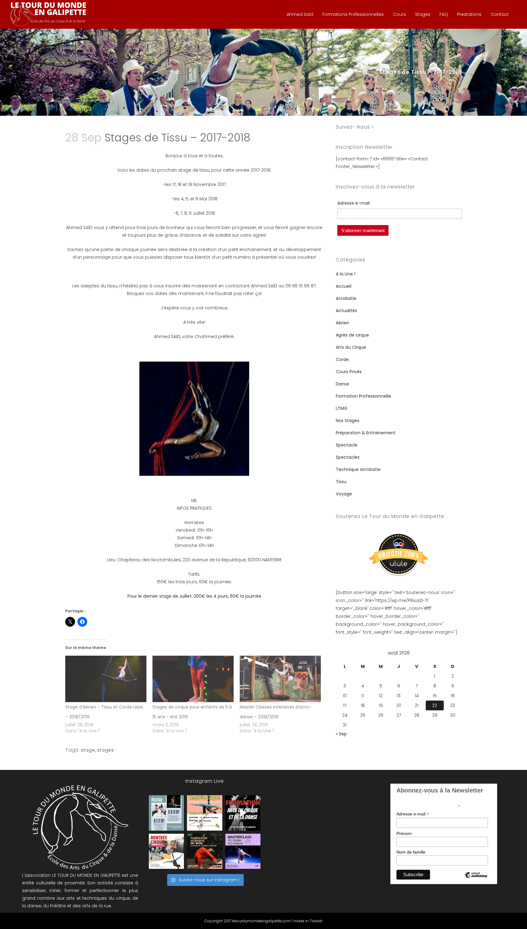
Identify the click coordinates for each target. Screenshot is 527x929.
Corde (342, 359)
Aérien (342, 323)
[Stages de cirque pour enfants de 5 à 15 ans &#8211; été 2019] (193, 679)
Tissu (341, 482)
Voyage (344, 494)
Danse (342, 384)
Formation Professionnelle (363, 396)
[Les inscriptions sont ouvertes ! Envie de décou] (204, 812)
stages (105, 750)
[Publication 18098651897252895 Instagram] (166, 812)
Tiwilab (316, 921)
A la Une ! (345, 274)
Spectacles (348, 457)
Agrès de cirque (352, 335)
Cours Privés (349, 372)
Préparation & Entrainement (366, 433)
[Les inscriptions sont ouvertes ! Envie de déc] (166, 851)
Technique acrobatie (358, 469)
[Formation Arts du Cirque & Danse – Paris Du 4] (204, 851)
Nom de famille (410, 852)
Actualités (346, 311)
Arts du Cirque (351, 347)
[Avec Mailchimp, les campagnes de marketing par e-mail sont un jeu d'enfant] (475, 880)
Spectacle (346, 445)
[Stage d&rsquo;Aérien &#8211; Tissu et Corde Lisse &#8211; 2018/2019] (105, 679)
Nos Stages (347, 420)
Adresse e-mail (412, 814)
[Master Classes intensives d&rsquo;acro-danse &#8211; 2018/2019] (280, 679)
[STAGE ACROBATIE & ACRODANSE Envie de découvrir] (242, 851)
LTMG (341, 408)
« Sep (341, 734)
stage (88, 750)
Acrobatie (346, 298)
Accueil (343, 286)
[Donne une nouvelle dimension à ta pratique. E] (242, 812)
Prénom (404, 833)
